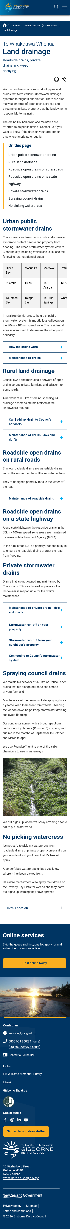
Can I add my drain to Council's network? (30, 422)
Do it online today (34, 963)
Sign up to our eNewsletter (26, 1131)
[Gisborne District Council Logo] (17, 7)
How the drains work (23, 347)
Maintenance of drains (25, 358)
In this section (17, 908)
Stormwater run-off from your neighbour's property (30, 642)
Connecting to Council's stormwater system (34, 658)
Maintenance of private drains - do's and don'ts (34, 610)
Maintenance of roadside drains (31, 498)
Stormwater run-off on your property (28, 627)
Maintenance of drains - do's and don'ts (32, 437)
